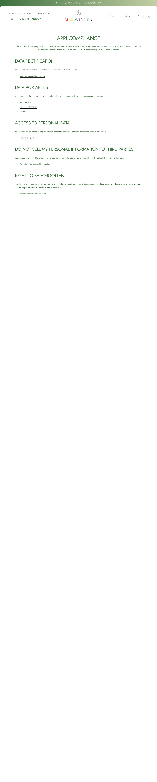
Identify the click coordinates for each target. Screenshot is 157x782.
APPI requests (25, 102)
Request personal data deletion (33, 193)
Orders (23, 111)
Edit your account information (32, 75)
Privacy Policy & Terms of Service (105, 49)
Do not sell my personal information (35, 164)
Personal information (28, 106)
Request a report (27, 137)
